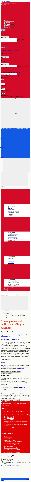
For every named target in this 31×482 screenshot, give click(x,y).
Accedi (3, 30)
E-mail (19, 66)
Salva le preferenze (14, 400)
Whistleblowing (8, 446)
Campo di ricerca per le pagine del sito (11, 293)
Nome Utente (20, 39)
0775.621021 (10, 416)
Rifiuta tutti (15, 371)
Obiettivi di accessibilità (10, 445)
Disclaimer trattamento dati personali (10, 465)
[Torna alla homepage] (15, 128)
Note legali (7, 438)
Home (5, 310)
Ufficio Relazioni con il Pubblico (13, 441)
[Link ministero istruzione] (8, 3)
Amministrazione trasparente (12, 449)
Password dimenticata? (7, 44)
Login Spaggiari (16, 72)
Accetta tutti (6, 373)
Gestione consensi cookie (11, 448)
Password (19, 41)
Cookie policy (8, 437)
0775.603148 (10, 418)
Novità (6, 312)
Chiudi (2, 84)
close (2, 186)
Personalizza (4, 371)
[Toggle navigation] (14, 179)
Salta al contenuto (5, 1)
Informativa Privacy (9, 440)
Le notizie (7, 313)
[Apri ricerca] (16, 165)
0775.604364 (10, 419)
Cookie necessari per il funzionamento (11, 394)
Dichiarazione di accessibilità (12, 443)
